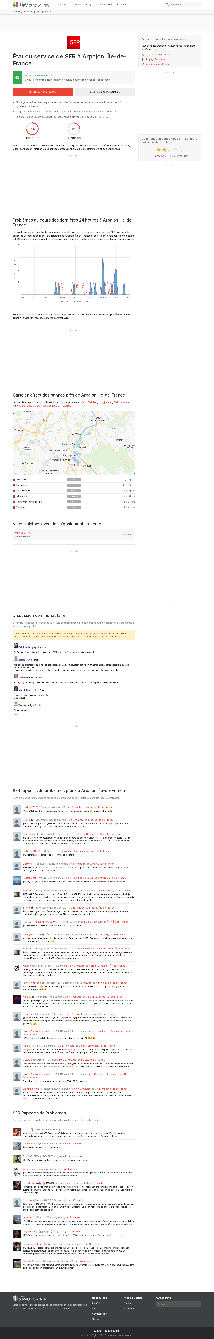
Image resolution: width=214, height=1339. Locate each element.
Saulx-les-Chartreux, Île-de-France (106, 877)
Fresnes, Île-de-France (101, 819)
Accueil (62, 4)
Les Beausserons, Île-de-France (112, 890)
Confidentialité (104, 4)
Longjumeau (105, 402)
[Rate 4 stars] (175, 149)
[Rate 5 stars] (180, 149)
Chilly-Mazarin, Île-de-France (111, 1088)
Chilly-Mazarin (122, 402)
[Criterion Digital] (107, 1331)
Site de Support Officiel (157, 64)
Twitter (127, 1303)
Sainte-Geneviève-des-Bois (42, 405)
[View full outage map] (74, 443)
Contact (121, 4)
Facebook (129, 1308)
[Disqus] (74, 678)
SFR (38, 11)
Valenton (66, 405)
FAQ (88, 4)
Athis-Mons (19, 405)
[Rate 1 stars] (159, 149)
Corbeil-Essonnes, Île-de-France (107, 965)
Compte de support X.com (159, 54)
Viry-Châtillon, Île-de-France (112, 982)
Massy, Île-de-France (93, 1059)
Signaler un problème (45, 91)
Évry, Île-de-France (100, 851)
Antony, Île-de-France (102, 863)
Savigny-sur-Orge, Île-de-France (104, 834)
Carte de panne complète (107, 91)
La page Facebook (155, 59)
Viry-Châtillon (89, 402)
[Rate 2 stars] (164, 149)
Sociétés (76, 4)
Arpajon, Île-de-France (100, 807)
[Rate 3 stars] (170, 149)
